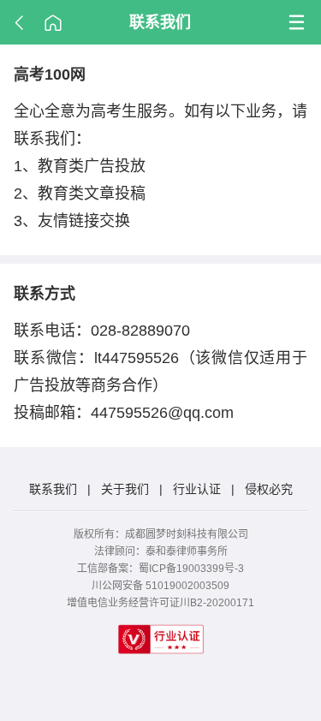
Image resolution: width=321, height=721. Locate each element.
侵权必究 (269, 489)
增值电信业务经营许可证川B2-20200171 (160, 603)
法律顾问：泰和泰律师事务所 (161, 551)
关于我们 (125, 489)
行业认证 (197, 489)
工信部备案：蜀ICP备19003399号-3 (160, 569)
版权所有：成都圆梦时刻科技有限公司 (161, 534)
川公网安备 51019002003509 (160, 586)
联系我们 (160, 22)
